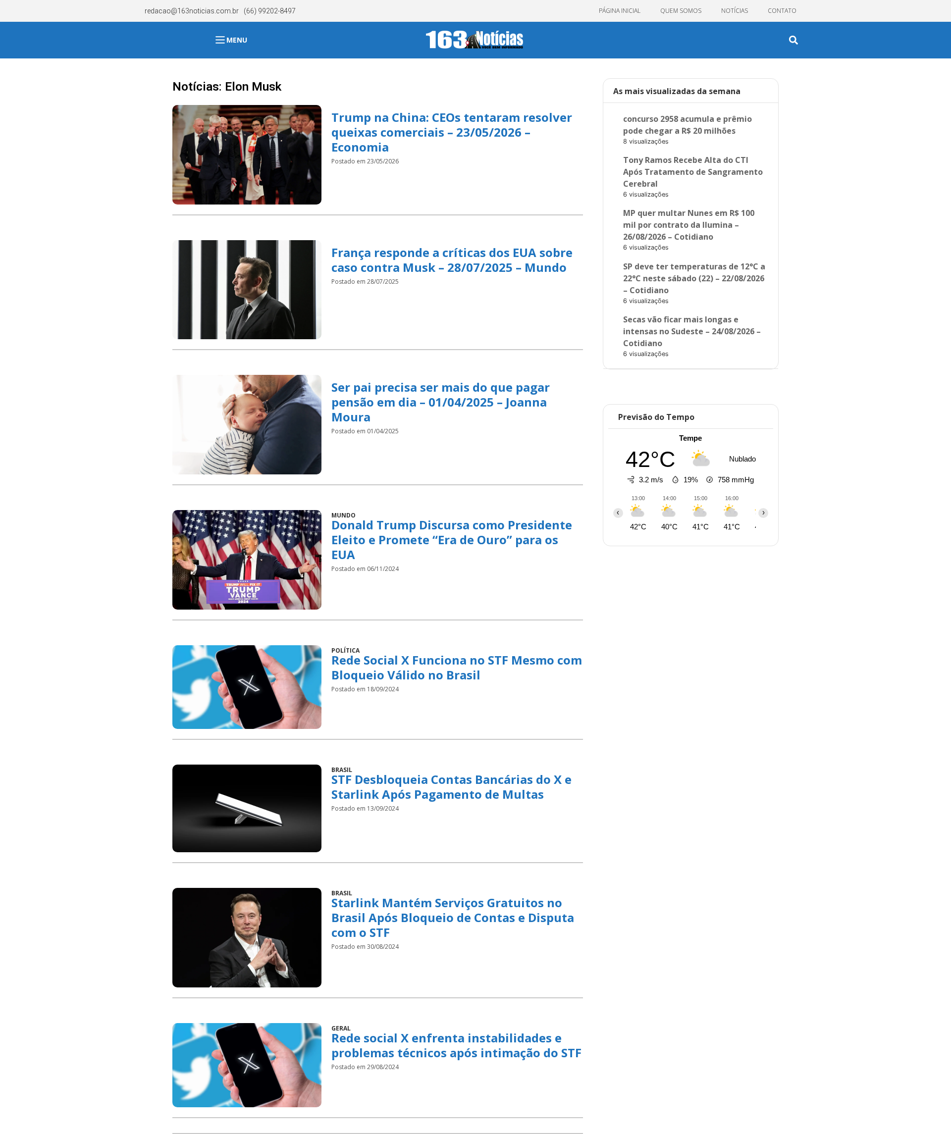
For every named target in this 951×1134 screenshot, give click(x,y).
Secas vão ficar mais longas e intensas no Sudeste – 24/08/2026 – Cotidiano (692, 331)
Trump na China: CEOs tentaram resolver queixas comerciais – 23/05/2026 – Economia (451, 132)
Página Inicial (619, 10)
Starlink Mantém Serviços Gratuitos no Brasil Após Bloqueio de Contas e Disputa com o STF (452, 917)
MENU (236, 40)
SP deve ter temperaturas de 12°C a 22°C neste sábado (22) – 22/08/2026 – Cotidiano (694, 278)
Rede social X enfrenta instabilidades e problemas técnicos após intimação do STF (456, 1045)
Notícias (734, 10)
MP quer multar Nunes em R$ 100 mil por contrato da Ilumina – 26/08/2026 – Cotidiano (688, 224)
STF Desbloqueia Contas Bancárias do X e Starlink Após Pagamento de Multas (451, 786)
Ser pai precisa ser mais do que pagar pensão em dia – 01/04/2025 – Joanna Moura (440, 402)
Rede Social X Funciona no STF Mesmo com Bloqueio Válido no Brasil (456, 667)
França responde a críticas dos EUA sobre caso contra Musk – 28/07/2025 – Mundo (452, 259)
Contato (782, 10)
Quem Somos (680, 10)
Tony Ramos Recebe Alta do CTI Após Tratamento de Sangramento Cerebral (693, 172)
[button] (793, 40)
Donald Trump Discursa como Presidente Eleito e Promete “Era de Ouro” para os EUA (451, 539)
